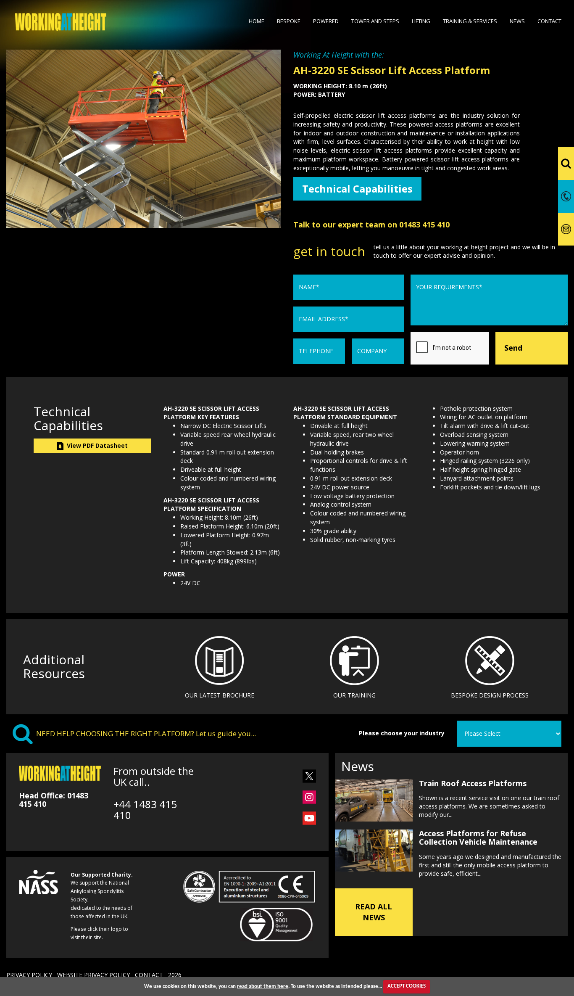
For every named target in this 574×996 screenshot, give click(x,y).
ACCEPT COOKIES (406, 986)
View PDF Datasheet (95, 445)
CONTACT (149, 975)
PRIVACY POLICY (29, 975)
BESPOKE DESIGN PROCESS (490, 695)
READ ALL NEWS (373, 911)
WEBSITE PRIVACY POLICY (93, 975)
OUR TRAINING (354, 695)
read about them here (262, 986)
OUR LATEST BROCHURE (219, 695)
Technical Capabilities (357, 189)
